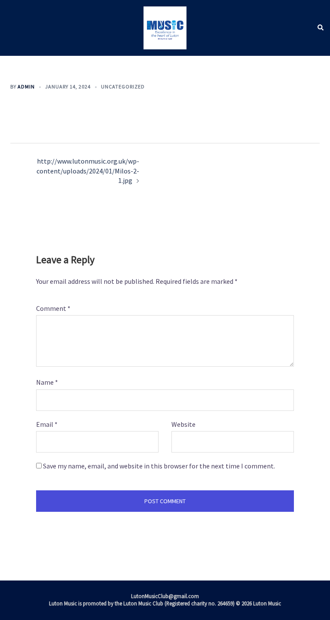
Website (183, 424)
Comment (53, 308)
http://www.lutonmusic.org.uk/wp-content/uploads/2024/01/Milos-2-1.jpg (88, 171)
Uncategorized (123, 86)
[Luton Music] (165, 27)
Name (47, 382)
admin (26, 86)
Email (47, 424)
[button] (320, 28)
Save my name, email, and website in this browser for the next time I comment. (159, 466)
